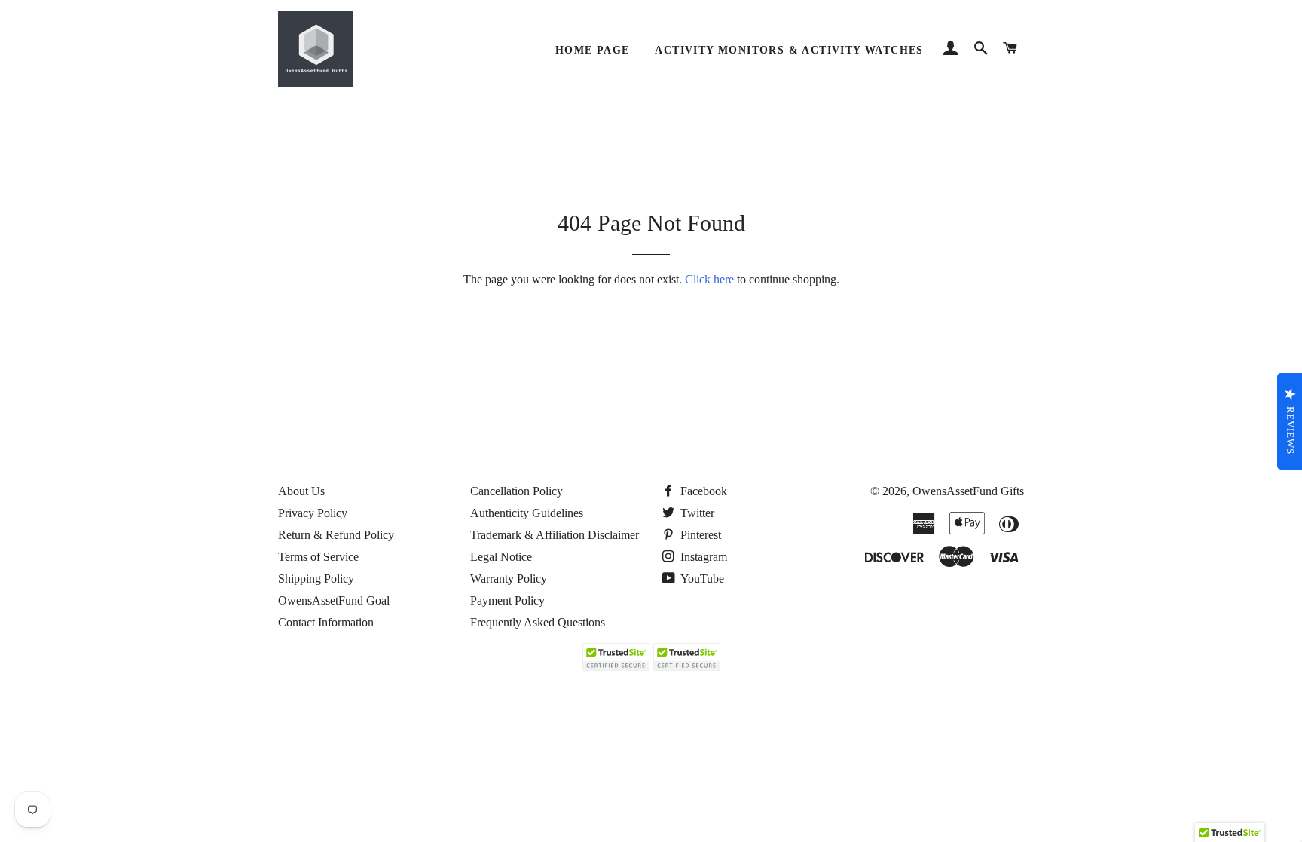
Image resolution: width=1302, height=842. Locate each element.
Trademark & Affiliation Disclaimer (554, 534)
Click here (709, 279)
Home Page (592, 50)
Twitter (695, 513)
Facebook (702, 491)
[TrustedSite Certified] (615, 657)
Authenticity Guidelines (526, 513)
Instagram (702, 556)
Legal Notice (501, 556)
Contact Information (326, 622)
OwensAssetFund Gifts (968, 491)
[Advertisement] (274, 733)
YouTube (701, 578)
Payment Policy (507, 600)
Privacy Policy (312, 513)
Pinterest (699, 534)
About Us (301, 491)
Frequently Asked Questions (537, 622)
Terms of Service (318, 556)
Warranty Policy (508, 578)
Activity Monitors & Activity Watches (789, 50)
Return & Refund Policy (336, 534)
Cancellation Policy (516, 491)
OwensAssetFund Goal (334, 600)
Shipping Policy (316, 578)
